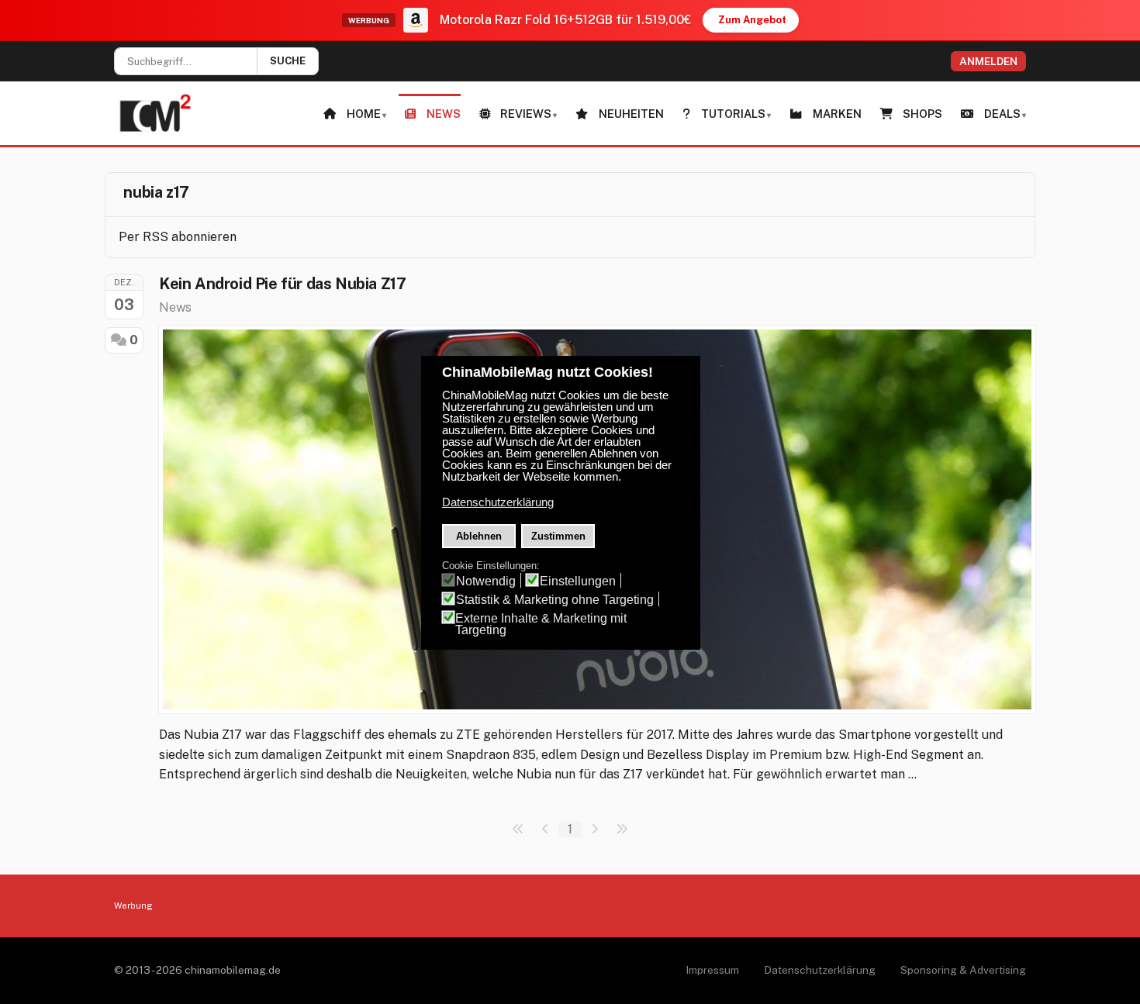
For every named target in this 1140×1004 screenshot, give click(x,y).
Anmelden (988, 61)
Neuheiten (631, 113)
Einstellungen (578, 581)
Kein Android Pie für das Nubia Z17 (282, 283)
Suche (288, 61)
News (444, 113)
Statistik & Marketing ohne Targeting (555, 600)
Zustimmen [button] (558, 536)
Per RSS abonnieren (178, 236)
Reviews (525, 113)
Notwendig (486, 581)
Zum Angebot (752, 20)
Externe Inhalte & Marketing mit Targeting (541, 624)
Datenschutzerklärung (820, 970)
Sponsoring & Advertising (963, 970)
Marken (837, 113)
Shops (922, 113)
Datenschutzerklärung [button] (498, 502)
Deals (1002, 113)
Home (364, 113)
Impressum (712, 970)
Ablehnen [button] (479, 536)
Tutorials (733, 113)
